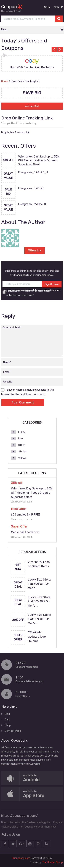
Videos (22, 458)
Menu (4, 29)
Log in (46, 7)
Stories (22, 451)
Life (20, 438)
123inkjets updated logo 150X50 (37, 637)
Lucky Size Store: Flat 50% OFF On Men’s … (39, 584)
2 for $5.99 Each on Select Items (39, 564)
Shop (8, 725)
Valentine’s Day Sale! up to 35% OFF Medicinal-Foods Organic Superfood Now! (38, 160)
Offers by (34, 250)
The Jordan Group (52, 862)
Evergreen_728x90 (31, 188)
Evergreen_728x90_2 (33, 172)
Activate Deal (32, 106)
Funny (21, 432)
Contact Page (13, 730)
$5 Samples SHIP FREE (25, 514)
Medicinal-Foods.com (25, 532)
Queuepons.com (21, 858)
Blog (7, 713)
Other (21, 445)
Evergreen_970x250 (32, 204)
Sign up (58, 7)
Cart (7, 719)
